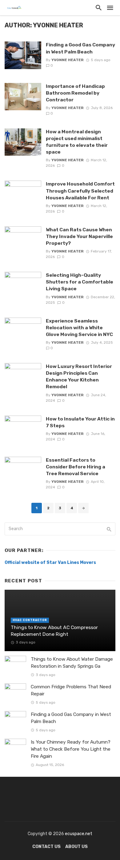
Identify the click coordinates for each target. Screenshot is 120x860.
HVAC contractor (30, 620)
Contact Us (46, 846)
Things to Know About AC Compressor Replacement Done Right (54, 630)
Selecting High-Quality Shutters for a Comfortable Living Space (79, 281)
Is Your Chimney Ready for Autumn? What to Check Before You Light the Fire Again (70, 749)
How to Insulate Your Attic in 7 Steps (80, 422)
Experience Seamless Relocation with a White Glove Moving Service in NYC (79, 327)
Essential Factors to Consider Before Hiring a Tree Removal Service (75, 466)
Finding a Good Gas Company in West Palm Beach (80, 48)
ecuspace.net (78, 833)
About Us (76, 846)
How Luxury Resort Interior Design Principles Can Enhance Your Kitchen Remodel (79, 376)
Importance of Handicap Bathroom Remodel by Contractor (75, 93)
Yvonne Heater (67, 60)
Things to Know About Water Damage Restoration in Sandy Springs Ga (72, 662)
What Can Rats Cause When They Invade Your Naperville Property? (79, 236)
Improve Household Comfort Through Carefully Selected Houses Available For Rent (80, 190)
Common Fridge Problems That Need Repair (71, 690)
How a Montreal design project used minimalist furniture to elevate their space (77, 142)
